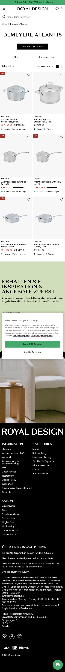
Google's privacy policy (42, 335)
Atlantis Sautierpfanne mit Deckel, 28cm (47, 245)
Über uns (6, 449)
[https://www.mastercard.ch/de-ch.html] (14, 648)
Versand (6, 457)
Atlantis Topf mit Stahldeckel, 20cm (10, 120)
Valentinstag (8, 506)
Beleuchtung (39, 453)
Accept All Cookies (32, 344)
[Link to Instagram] (19, 636)
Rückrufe (7, 492)
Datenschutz (9, 472)
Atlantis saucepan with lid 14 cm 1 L (13, 183)
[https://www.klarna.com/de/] (24, 647)
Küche (35, 469)
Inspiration (7, 484)
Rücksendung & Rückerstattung (10, 462)
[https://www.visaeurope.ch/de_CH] (6, 647)
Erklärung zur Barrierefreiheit (17, 488)
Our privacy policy (21, 335)
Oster (5, 510)
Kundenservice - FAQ (13, 453)
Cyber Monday (10, 530)
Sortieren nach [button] (47, 57)
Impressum (8, 476)
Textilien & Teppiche (43, 461)
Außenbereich (40, 473)
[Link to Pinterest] (4, 636)
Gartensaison (9, 518)
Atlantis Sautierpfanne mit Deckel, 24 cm (14, 245)
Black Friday (8, 526)
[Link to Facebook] (12, 636)
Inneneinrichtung (41, 457)
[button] (57, 8)
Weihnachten (9, 534)
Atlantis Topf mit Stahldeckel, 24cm (43, 120)
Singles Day (8, 522)
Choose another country (15, 571)
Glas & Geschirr (40, 465)
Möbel (35, 449)
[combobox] (48, 57)
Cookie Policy (9, 480)
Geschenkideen (10, 514)
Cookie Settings (32, 352)
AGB (4, 468)
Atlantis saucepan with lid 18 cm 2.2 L (47, 183)
